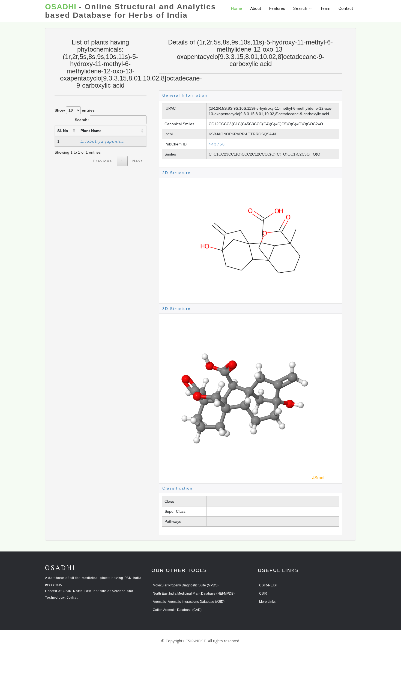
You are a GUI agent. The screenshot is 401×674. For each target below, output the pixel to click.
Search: (82, 120)
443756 (217, 144)
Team (325, 8)
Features (277, 8)
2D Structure (176, 173)
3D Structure (176, 308)
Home (236, 8)
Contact (346, 8)
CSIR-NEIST (268, 585)
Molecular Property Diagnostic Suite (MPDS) (186, 585)
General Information (184, 95)
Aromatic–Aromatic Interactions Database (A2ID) (189, 602)
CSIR (263, 593)
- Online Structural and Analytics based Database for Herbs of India (130, 11)
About (255, 8)
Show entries (75, 110)
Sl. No (62, 131)
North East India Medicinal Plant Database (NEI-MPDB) (194, 593)
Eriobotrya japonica (102, 141)
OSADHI (60, 568)
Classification (177, 488)
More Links (267, 602)
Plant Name (90, 131)
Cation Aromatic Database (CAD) (177, 610)
